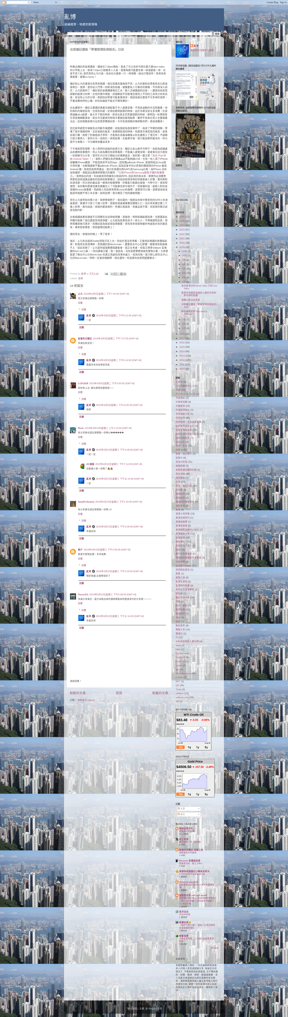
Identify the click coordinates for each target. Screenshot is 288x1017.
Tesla (178, 689)
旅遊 (178, 549)
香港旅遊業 (181, 525)
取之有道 (183, 839)
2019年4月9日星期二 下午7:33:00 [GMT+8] (106, 294)
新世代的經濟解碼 (185, 589)
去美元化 (180, 442)
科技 (178, 482)
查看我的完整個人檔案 (202, 50)
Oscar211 (83, 594)
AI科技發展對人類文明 (187, 641)
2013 (182, 356)
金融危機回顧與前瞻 (186, 470)
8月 (184, 264)
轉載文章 (180, 629)
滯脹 (178, 601)
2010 (182, 369)
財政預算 (180, 561)
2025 (182, 221)
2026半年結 (184, 914)
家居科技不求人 (184, 545)
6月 (184, 273)
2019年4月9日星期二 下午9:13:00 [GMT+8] (118, 315)
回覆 (80, 303)
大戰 (178, 390)
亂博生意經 (181, 581)
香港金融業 (181, 521)
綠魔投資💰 (185, 922)
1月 (184, 328)
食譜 (178, 509)
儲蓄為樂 (183, 936)
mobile (179, 677)
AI (177, 637)
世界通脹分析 (183, 414)
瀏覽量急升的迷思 (187, 852)
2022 (182, 234)
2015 (182, 347)
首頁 (119, 693)
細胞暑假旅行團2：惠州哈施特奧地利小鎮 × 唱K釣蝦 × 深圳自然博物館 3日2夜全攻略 (197, 901)
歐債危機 (180, 609)
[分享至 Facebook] (121, 274)
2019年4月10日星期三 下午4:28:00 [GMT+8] (119, 450)
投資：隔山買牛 (184, 454)
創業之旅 (180, 577)
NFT (178, 681)
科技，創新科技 (184, 486)
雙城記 (179, 633)
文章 (182, 808)
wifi (177, 701)
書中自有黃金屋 (184, 553)
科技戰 (179, 490)
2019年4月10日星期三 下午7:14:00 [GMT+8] (118, 464)
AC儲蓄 (90, 464)
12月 (185, 251)
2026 (182, 216)
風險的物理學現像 (185, 502)
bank (178, 645)
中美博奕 (180, 398)
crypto (179, 665)
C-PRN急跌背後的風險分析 (192, 874)
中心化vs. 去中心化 (186, 394)
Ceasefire (181, 653)
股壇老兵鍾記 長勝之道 (191, 850)
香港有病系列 (183, 517)
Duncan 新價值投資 (189, 860)
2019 (182, 247)
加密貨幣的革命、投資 (187, 434)
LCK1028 (83, 383)
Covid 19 (180, 661)
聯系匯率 (180, 625)
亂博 (70, 17)
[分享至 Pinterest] (124, 274)
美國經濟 (180, 494)
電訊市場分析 (183, 597)
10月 (185, 255)
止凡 (80, 294)
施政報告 (180, 478)
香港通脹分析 (183, 533)
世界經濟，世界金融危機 (188, 422)
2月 (184, 324)
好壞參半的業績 (186, 831)
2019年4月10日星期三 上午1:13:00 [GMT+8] (108, 428)
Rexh (81, 428)
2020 (182, 243)
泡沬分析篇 (181, 462)
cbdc (178, 649)
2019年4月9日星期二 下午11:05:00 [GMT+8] (119, 405)
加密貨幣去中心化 (185, 426)
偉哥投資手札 (186, 828)
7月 (184, 268)
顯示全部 (215, 948)
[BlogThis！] (115, 274)
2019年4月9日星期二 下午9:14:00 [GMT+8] (118, 360)
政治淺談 (180, 474)
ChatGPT (181, 657)
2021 (182, 238)
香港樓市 (180, 541)
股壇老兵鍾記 (85, 338)
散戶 (80, 549)
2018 (182, 334)
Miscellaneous (183, 673)
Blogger (152, 1008)
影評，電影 (181, 605)
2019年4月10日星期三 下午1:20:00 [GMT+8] (118, 502)
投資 (80, 278)
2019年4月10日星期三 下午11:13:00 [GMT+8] (120, 479)
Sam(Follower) (86, 502)
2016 (182, 342)
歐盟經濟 (180, 613)
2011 (182, 364)
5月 (184, 277)
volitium (180, 693)
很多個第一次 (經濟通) (190, 842)
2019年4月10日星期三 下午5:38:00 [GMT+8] (113, 594)
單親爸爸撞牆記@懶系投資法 (194, 871)
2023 (182, 229)
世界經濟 (180, 418)
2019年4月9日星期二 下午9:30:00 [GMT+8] (111, 383)
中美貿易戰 (181, 402)
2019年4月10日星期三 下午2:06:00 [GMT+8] (107, 549)
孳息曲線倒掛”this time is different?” (194, 312)
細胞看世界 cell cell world (193, 895)
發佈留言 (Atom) (86, 700)
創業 (178, 573)
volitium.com (182, 697)
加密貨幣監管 (183, 438)
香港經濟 (180, 537)
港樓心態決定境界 (190, 300)
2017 (182, 338)
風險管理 (180, 506)
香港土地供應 (183, 513)
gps (178, 669)
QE (177, 685)
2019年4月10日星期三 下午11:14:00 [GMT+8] (120, 616)
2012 (182, 360)
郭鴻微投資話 (183, 569)
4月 (184, 282)
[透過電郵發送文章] (106, 273)
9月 (184, 260)
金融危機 (180, 466)
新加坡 (179, 593)
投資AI (179, 458)
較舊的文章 (160, 693)
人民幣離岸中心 (184, 386)
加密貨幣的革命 (184, 430)
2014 (182, 351)
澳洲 (178, 617)
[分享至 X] (118, 274)
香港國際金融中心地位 (187, 529)
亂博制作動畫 (183, 585)
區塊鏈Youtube (183, 565)
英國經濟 (180, 498)
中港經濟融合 (183, 410)
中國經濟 (180, 406)
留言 (182, 814)
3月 (184, 319)
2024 (182, 225)
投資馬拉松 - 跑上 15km (190, 863)
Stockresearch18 (188, 882)
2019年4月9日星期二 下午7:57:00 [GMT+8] (115, 338)
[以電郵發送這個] (112, 274)
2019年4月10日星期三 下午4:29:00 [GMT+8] (119, 571)
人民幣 (179, 382)
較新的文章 (78, 693)
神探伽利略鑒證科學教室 (188, 557)
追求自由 (183, 911)
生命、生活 (181, 446)
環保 (178, 621)
